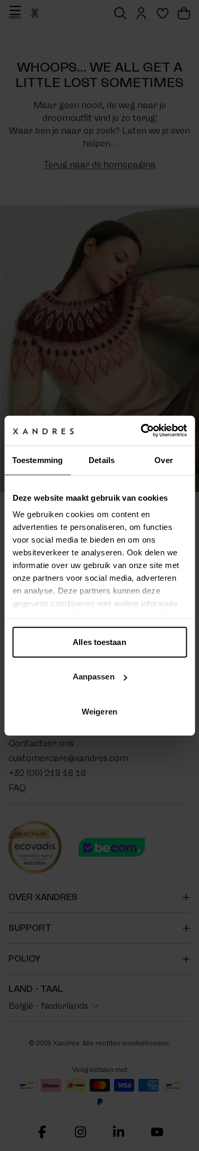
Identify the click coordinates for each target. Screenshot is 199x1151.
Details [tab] (102, 459)
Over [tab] (163, 459)
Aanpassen (94, 676)
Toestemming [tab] (37, 459)
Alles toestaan (99, 641)
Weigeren (99, 711)
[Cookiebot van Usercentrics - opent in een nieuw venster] (142, 431)
